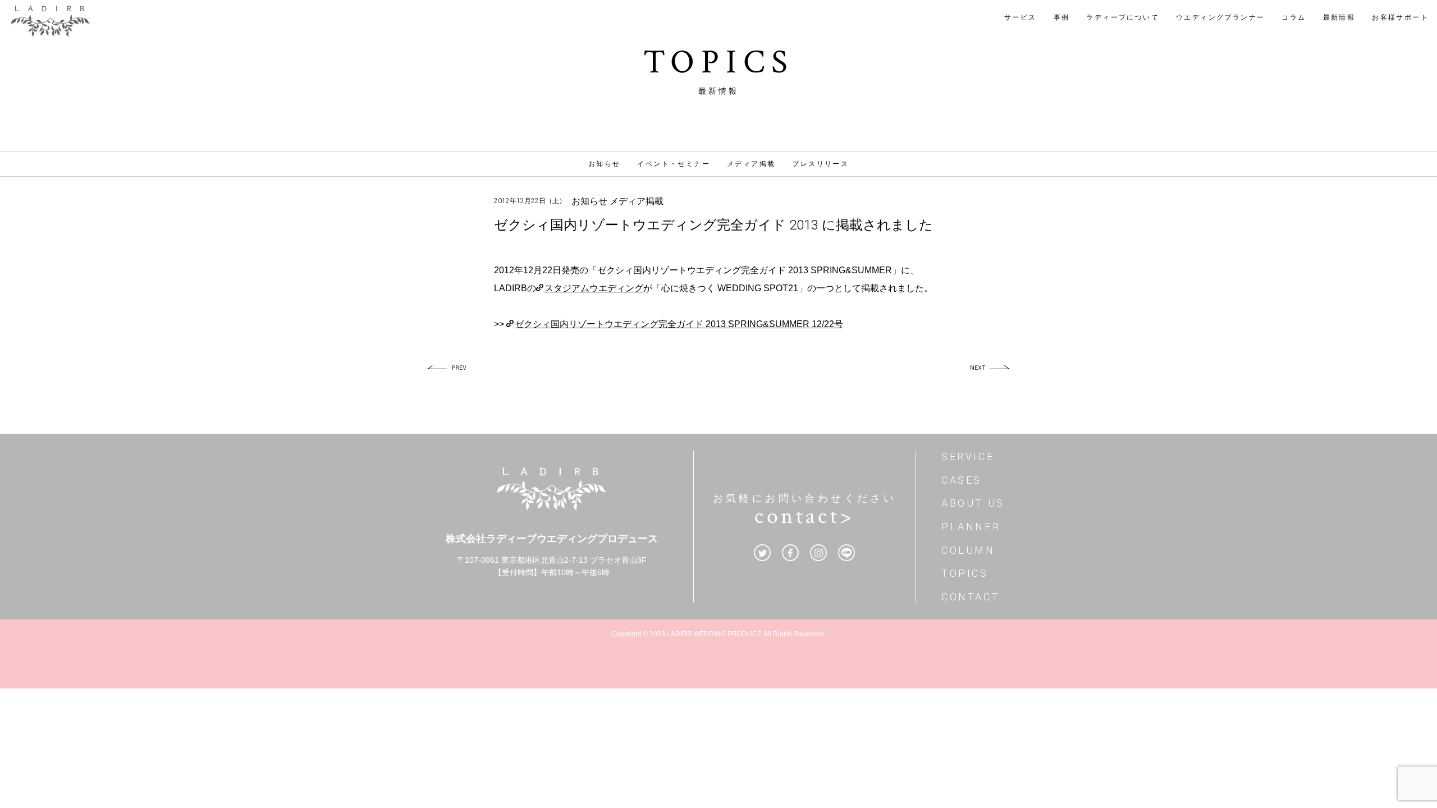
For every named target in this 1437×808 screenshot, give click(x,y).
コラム (1294, 17)
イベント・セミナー (673, 164)
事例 (1062, 17)
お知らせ (604, 164)
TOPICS (964, 573)
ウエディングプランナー (1220, 17)
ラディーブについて (1122, 17)
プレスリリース (820, 164)
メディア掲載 (751, 164)
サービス (1020, 17)
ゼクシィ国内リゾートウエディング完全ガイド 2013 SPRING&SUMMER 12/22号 (679, 324)
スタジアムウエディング (593, 288)
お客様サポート (1400, 17)
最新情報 (1339, 17)
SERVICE (967, 456)
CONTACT (970, 597)
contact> (804, 516)
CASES (961, 480)
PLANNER (970, 526)
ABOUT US (973, 503)
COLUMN (968, 550)
